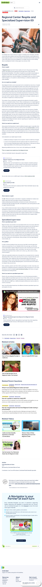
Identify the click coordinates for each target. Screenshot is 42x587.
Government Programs (5, 581)
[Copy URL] (39, 24)
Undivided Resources (8, 11)
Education (4, 578)
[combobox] (12, 3)
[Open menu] (39, 2)
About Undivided (19, 581)
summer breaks (31, 127)
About (17, 578)
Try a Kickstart (20, 540)
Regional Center (13, 338)
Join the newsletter (33, 578)
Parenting (22, 338)
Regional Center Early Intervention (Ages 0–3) (29, 384)
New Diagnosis (11, 385)
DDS (4, 198)
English (11, 2)
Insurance (4, 582)
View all (4, 583)
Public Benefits (6, 338)
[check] (38, 583)
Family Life (18, 338)
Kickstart (26, 506)
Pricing (17, 580)
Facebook (31, 580)
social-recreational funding (22, 269)
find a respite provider (30, 176)
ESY (11, 281)
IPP (34, 147)
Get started (6, 170)
